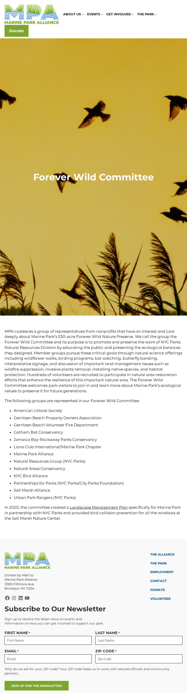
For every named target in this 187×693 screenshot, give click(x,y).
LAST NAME (107, 633)
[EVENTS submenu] (102, 14)
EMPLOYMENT (162, 572)
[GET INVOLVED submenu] (133, 14)
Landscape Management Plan (99, 507)
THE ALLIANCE (162, 554)
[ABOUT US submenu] (83, 14)
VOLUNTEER (160, 599)
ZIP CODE (105, 651)
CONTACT (158, 581)
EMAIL (12, 651)
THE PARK (158, 563)
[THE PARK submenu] (155, 14)
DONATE (157, 590)
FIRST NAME (17, 633)
